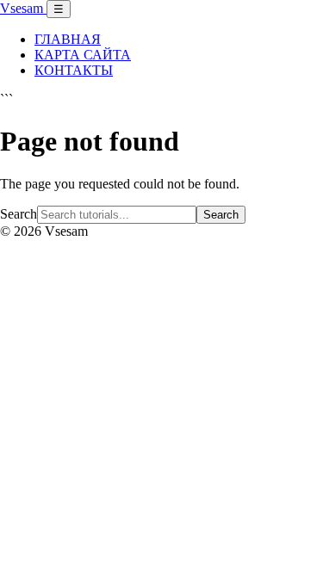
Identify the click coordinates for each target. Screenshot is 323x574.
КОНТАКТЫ (73, 70)
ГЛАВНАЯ (67, 39)
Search (18, 214)
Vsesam (23, 8)
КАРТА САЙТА (82, 54)
